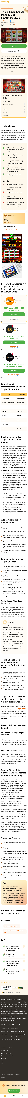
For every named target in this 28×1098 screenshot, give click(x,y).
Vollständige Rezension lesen (12, 229)
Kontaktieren (10, 1074)
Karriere (3, 1061)
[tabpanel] (12, 241)
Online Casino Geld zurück (7, 1055)
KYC (2, 1063)
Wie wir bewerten (5, 1050)
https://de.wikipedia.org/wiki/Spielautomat (13, 931)
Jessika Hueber (13, 319)
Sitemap (3, 1077)
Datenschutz (17, 1074)
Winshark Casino (5, 1031)
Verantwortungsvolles (6, 1053)
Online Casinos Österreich (7, 8)
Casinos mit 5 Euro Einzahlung (18, 1034)
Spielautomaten (18, 8)
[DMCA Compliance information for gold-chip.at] (17, 993)
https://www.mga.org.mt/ (10, 926)
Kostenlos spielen (12, 51)
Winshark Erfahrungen (14, 317)
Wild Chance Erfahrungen (14, 374)
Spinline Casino (4, 1036)
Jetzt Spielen (14, 46)
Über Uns (3, 1074)
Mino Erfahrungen (14, 346)
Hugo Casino (4, 1041)
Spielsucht (3, 1058)
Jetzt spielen (14, 314)
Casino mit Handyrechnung (17, 1031)
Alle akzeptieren (15, 1091)
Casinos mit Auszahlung (16, 1036)
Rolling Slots (4, 1034)
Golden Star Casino (5, 1039)
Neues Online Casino (16, 1039)
